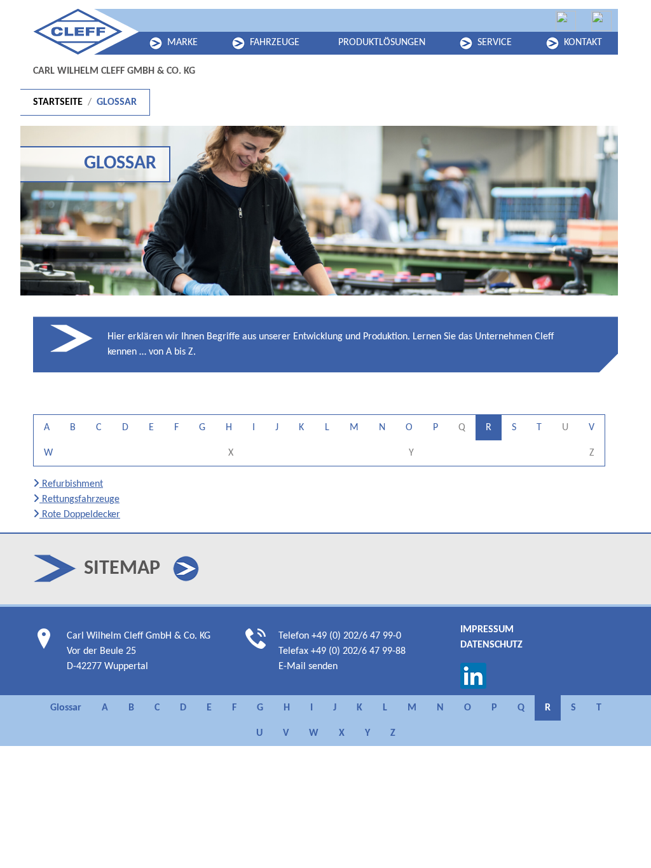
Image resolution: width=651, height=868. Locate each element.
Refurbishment (71, 484)
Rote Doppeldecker (79, 515)
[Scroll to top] (623, 840)
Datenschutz (491, 645)
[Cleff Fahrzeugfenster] (566, 21)
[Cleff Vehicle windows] (601, 21)
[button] (186, 568)
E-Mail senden (308, 666)
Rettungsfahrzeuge (79, 499)
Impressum (487, 630)
